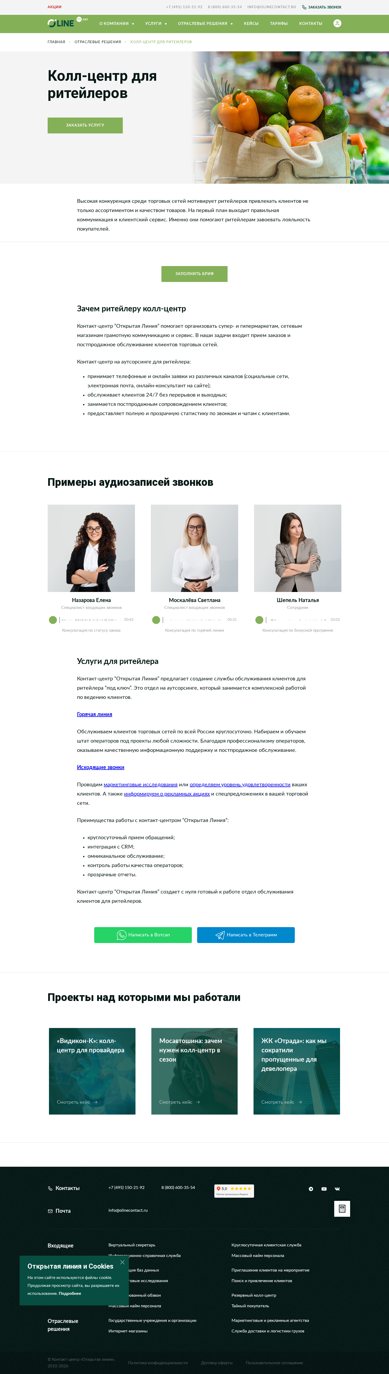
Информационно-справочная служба (144, 1256)
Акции (55, 7)
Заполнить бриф (194, 274)
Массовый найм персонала (258, 1256)
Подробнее (70, 1293)
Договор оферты (217, 1363)
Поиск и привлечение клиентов (262, 1281)
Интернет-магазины (128, 1331)
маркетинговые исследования (141, 784)
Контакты (311, 24)
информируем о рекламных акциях (167, 794)
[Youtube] (324, 1188)
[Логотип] (68, 24)
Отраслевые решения (98, 42)
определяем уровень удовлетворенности (240, 784)
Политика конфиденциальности (158, 1363)
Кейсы (251, 24)
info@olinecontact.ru (271, 7)
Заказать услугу (85, 125)
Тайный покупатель (250, 1306)
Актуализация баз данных (133, 1270)
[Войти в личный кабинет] (337, 24)
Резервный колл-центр (254, 1295)
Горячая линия (94, 714)
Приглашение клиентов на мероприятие (270, 1270)
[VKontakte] (337, 1188)
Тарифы (279, 24)
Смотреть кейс (74, 1102)
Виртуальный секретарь (131, 1245)
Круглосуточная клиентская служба (266, 1245)
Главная (56, 42)
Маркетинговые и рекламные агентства (270, 1320)
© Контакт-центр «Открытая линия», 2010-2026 (81, 1363)
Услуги (154, 24)
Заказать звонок (324, 7)
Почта (63, 1211)
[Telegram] (311, 1188)
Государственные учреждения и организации (152, 1320)
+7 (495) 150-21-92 (184, 7)
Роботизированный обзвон (134, 1295)
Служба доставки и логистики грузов (268, 1331)
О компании (114, 24)
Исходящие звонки (100, 767)
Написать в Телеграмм (252, 935)
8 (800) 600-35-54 (225, 7)
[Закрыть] (122, 1262)
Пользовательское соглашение (274, 1363)
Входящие (61, 1246)
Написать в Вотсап (149, 935)
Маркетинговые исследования (138, 1281)
